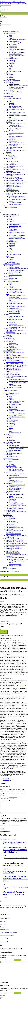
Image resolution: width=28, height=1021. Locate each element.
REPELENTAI (9, 93)
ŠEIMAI (7, 73)
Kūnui (10, 101)
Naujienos (2, 924)
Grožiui (10, 36)
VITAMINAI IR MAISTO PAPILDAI (11, 32)
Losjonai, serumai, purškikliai (16, 126)
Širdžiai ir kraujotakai (14, 41)
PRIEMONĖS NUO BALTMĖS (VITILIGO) (15, 183)
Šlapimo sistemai (13, 47)
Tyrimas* (24, 645)
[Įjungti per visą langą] (2, 995)
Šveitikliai (11, 134)
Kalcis (10, 70)
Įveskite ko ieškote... (5, 10)
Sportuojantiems (13, 44)
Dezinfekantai (12, 160)
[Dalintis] (3, 995)
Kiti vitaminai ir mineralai (15, 71)
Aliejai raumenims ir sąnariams (16, 87)
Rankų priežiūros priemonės (16, 142)
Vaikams (11, 77)
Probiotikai (11, 51)
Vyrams (11, 76)
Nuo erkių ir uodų (13, 95)
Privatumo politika (4, 929)
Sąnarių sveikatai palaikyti (15, 204)
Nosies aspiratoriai (13, 161)
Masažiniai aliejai (13, 141)
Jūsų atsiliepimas (5, 801)
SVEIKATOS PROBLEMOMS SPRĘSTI (12, 177)
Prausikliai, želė (12, 157)
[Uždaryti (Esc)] (4, 995)
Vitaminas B (12, 60)
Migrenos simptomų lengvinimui (17, 196)
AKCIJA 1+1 (5, 206)
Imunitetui (11, 38)
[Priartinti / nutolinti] (0, 995)
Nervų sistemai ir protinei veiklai (17, 52)
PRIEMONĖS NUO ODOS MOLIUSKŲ (15, 180)
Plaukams (11, 103)
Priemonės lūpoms (13, 119)
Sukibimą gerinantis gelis (15, 89)
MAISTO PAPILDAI (10, 33)
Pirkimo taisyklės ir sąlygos (7, 935)
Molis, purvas (12, 139)
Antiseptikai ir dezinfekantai (16, 166)
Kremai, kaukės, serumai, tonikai (17, 112)
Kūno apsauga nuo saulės (15, 106)
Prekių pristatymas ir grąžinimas (8, 932)
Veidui (10, 100)
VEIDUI (7, 111)
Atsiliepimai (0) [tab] (7, 780)
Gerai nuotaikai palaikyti (15, 202)
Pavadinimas (3, 813)
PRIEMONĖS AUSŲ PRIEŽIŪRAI (13, 172)
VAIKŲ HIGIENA (9, 158)
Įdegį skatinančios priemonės (16, 109)
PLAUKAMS (9, 122)
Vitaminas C (12, 62)
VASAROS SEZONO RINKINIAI (10, 207)
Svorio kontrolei (13, 46)
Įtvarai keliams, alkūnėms (15, 92)
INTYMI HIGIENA (10, 155)
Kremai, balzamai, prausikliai (16, 147)
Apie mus (2, 921)
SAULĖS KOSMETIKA (11, 104)
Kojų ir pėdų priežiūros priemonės (17, 144)
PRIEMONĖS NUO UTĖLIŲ (12, 185)
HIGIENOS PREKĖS (7, 153)
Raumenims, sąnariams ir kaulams (17, 39)
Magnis (10, 65)
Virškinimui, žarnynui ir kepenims (17, 49)
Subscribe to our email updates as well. (11, 826)
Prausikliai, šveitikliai (14, 114)
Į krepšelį (4, 631)
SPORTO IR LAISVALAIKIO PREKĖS (11, 81)
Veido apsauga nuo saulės (15, 107)
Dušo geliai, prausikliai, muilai (16, 136)
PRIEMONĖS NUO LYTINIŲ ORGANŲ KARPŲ (16, 182)
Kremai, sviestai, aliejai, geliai (16, 133)
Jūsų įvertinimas (4, 798)
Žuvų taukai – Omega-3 (15, 43)
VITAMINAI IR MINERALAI (12, 58)
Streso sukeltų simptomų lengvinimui (18, 198)
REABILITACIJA (9, 82)
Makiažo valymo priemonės (16, 120)
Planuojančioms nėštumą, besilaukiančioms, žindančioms (17, 54)
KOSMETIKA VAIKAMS (11, 145)
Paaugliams (12, 79)
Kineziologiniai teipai (14, 84)
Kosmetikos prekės (8, 96)
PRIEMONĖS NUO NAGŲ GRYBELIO (14, 179)
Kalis (10, 68)
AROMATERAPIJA (10, 149)
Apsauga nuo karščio (14, 130)
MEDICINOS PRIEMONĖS (9, 168)
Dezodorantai (12, 138)
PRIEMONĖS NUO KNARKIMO (13, 191)
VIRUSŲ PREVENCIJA (11, 164)
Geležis (11, 66)
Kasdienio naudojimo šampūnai (17, 123)
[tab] (3, 635)
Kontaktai (2, 927)
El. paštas (3, 816)
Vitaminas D (12, 63)
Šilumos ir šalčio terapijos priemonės (18, 85)
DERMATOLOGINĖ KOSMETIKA (13, 98)
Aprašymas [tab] (6, 778)
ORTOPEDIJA (9, 90)
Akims (10, 35)
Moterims (11, 74)
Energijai (11, 57)
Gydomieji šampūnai (14, 125)
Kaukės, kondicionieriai (14, 128)
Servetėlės (11, 163)
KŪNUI (7, 131)
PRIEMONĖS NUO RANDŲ (12, 190)
